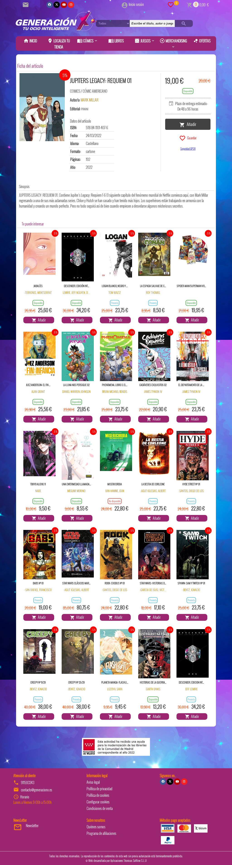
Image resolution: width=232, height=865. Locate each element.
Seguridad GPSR (188, 148)
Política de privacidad (99, 788)
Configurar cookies (98, 802)
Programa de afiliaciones (101, 833)
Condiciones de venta (100, 808)
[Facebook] (49, 5)
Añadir (190, 124)
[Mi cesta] (189, 4)
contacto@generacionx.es (36, 790)
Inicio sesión (136, 4)
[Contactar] (26, 4)
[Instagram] (71, 5)
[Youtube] (63, 5)
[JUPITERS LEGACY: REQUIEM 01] (42, 107)
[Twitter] (56, 5)
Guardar (191, 137)
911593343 (27, 782)
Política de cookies (98, 795)
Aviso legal (93, 782)
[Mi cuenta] (124, 4)
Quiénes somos (96, 826)
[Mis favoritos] (170, 4)
